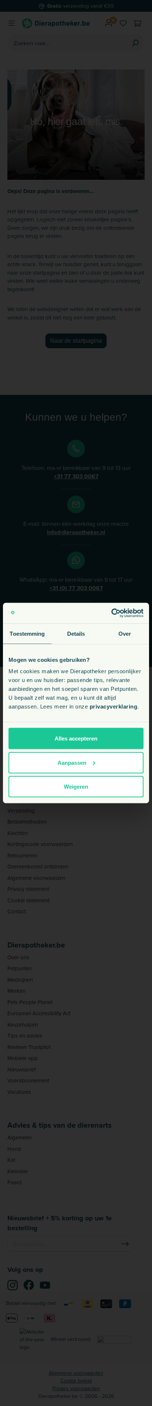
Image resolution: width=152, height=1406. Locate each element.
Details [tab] (76, 633)
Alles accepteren (76, 738)
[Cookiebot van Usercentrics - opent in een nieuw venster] (111, 613)
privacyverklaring (114, 706)
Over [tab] (124, 633)
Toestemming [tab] (27, 633)
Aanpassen (72, 762)
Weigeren (76, 787)
